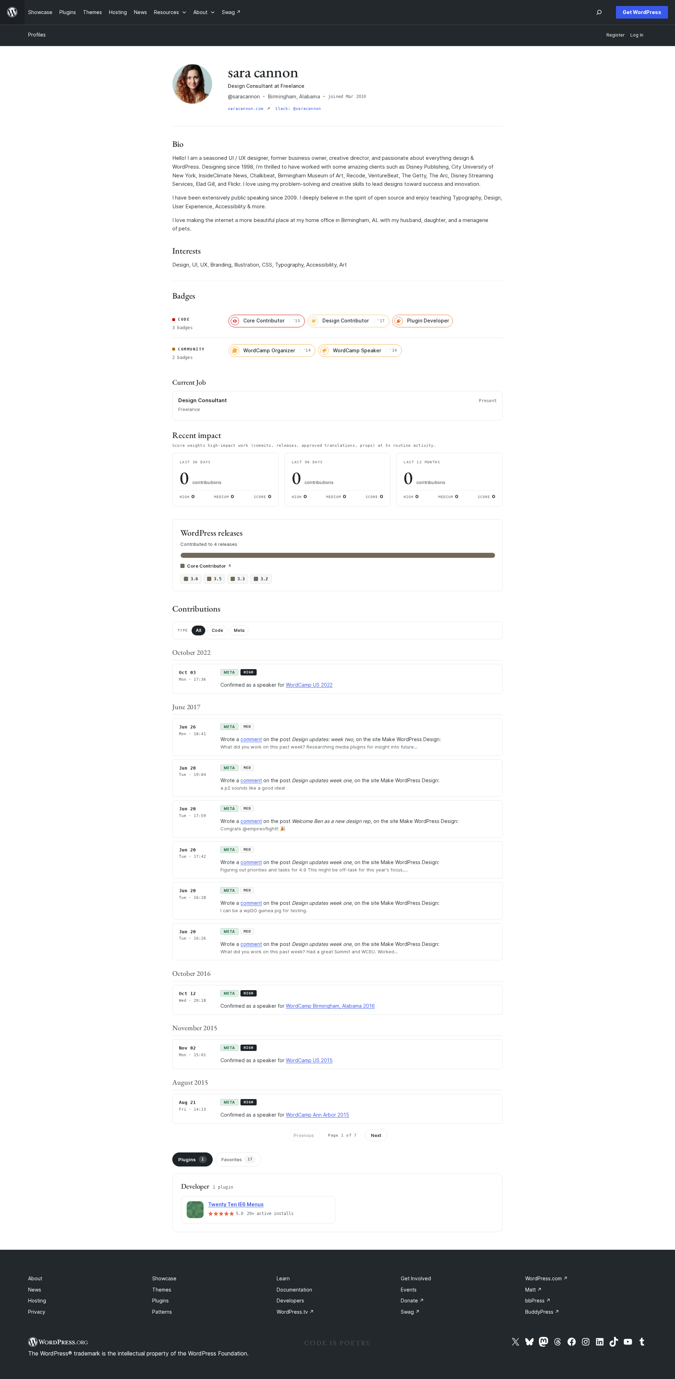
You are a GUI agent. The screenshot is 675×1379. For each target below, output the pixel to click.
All (198, 630)
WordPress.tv (295, 1312)
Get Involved (416, 1278)
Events (409, 1290)
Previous (304, 1135)
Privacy (36, 1312)
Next (376, 1135)
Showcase (164, 1278)
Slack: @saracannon (298, 108)
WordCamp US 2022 (309, 685)
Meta (239, 630)
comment (251, 739)
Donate (412, 1300)
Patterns (162, 1312)
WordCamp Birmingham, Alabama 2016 (330, 1006)
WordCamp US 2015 (309, 1060)
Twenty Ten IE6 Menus (236, 1204)
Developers (290, 1300)
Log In (636, 35)
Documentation (294, 1290)
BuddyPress (542, 1312)
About (35, 1278)
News (34, 1290)
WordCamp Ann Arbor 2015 (317, 1115)
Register (615, 35)
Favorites (236, 1159)
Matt (533, 1290)
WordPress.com (546, 1278)
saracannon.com (247, 108)
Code (217, 630)
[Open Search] (599, 12)
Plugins (191, 1159)
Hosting (37, 1300)
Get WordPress (642, 12)
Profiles (37, 35)
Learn (283, 1278)
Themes (161, 1290)
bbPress (538, 1300)
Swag (410, 1312)
